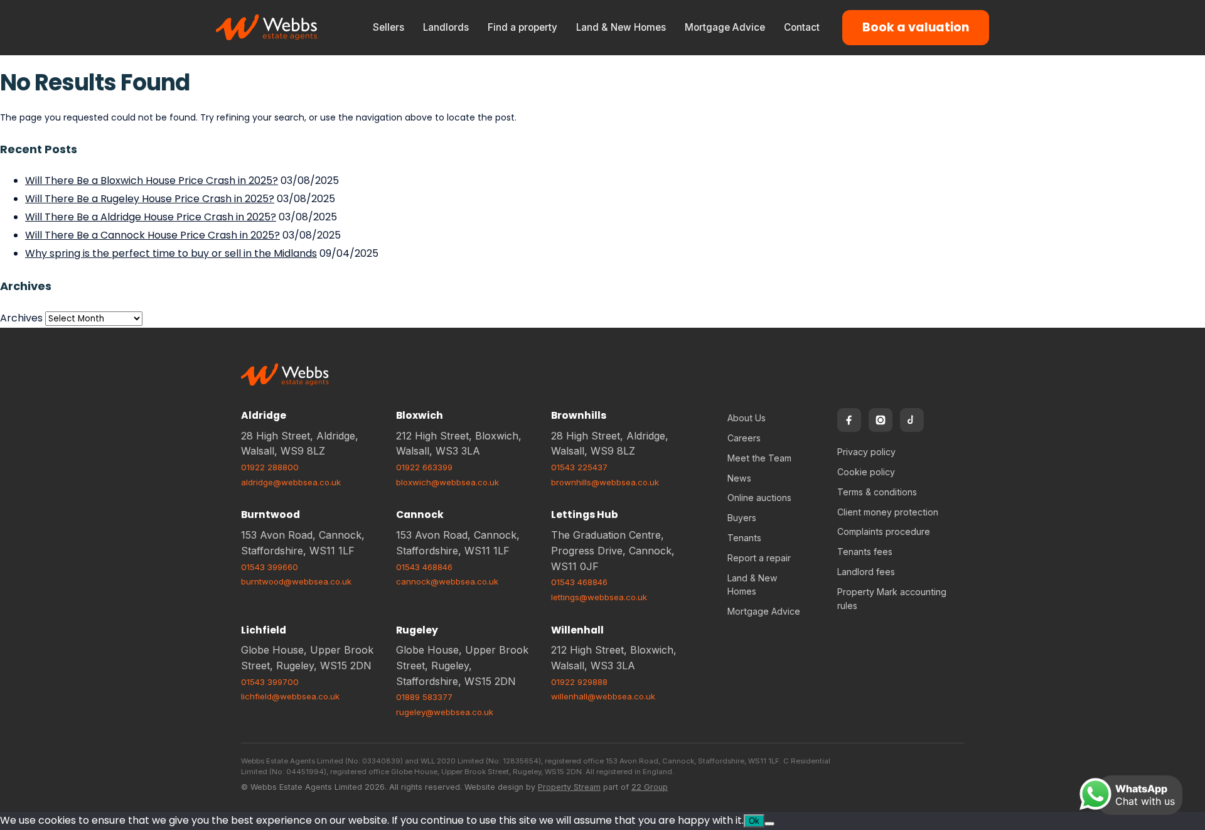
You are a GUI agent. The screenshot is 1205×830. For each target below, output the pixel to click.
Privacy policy (866, 451)
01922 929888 (579, 682)
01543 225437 (579, 467)
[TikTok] (912, 420)
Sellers (388, 27)
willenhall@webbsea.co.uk (603, 696)
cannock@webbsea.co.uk (447, 581)
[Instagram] (880, 420)
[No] (769, 824)
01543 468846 (424, 567)
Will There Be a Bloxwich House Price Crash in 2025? (151, 180)
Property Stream (569, 787)
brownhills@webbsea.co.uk (605, 482)
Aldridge (263, 415)
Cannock (420, 514)
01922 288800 (270, 467)
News (739, 478)
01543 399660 (269, 567)
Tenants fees (864, 551)
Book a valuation (915, 27)
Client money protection (887, 512)
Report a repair (759, 557)
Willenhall (577, 630)
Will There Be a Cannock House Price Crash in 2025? (152, 235)
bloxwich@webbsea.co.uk (447, 482)
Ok (754, 821)
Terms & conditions (877, 492)
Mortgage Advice (725, 27)
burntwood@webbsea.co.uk (296, 581)
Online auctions (759, 497)
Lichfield (263, 630)
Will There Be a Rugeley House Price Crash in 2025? (149, 198)
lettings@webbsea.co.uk (599, 597)
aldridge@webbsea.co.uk (291, 482)
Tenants (744, 537)
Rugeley (417, 630)
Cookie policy (866, 471)
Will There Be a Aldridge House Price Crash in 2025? (150, 217)
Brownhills (578, 415)
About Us (746, 417)
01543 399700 (270, 682)
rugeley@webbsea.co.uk (444, 712)
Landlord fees (866, 571)
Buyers (741, 517)
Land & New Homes (621, 27)
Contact (802, 27)
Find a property (522, 27)
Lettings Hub (584, 514)
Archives (21, 318)
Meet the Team (759, 458)
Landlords (446, 27)
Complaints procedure (883, 531)
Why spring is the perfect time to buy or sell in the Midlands (171, 253)
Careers (744, 438)
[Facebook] (849, 420)
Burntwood (270, 514)
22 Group (649, 787)
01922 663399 (424, 467)
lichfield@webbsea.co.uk (290, 696)
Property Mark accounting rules (891, 598)
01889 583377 (424, 697)
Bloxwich (419, 415)
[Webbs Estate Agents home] (267, 27)
